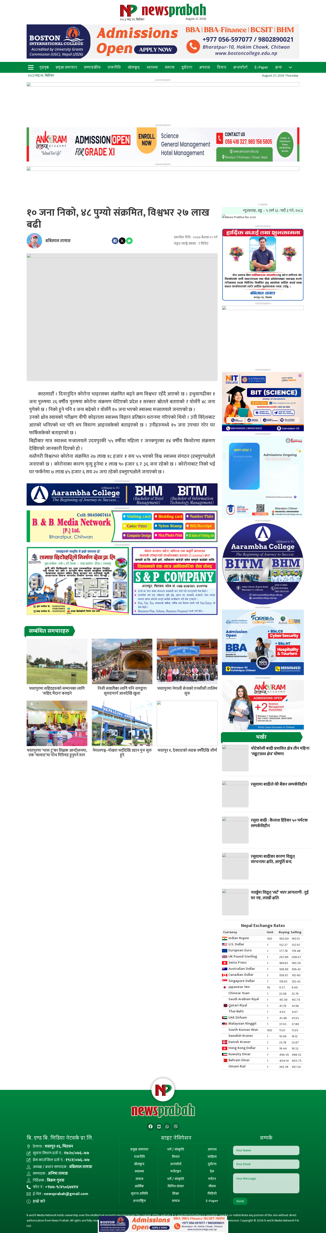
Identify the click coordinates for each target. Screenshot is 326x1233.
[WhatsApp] (129, 240)
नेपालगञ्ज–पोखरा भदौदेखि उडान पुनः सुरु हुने (122, 753)
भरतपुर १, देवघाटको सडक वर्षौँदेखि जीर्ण (187, 750)
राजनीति (114, 67)
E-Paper (261, 67)
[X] (122, 240)
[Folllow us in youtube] (159, 1127)
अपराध (204, 67)
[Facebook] (115, 240)
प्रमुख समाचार (66, 67)
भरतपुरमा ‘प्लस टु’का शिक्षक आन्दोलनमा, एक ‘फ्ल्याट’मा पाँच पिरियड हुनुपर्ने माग (57, 753)
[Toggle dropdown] (290, 67)
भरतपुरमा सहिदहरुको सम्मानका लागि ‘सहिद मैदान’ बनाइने (57, 691)
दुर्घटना (186, 67)
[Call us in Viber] (175, 1127)
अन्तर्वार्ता (240, 67)
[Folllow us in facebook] (150, 1127)
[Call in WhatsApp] (167, 1127)
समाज (170, 67)
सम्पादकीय (92, 67)
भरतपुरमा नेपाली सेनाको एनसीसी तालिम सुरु (187, 691)
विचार (221, 67)
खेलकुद (134, 67)
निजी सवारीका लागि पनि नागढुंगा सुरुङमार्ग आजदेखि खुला (122, 691)
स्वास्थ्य (152, 67)
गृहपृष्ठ (44, 67)
